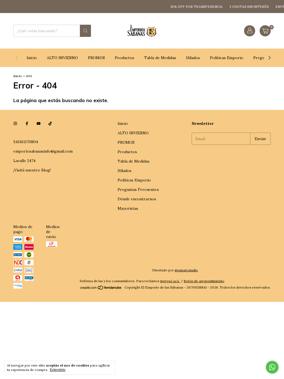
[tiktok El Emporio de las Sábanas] (50, 123)
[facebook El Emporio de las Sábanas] (27, 123)
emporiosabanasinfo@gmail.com (43, 151)
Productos (124, 57)
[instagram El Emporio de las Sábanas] (15, 123)
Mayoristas (128, 208)
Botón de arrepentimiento (204, 281)
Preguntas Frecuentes (138, 189)
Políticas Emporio (226, 57)
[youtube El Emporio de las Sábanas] (38, 123)
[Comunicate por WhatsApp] (272, 367)
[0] (265, 30)
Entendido (57, 370)
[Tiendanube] (101, 289)
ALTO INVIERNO (62, 57)
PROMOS (96, 57)
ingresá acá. (170, 281)
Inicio (32, 57)
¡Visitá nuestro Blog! (32, 170)
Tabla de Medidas (160, 57)
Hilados (193, 57)
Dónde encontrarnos (137, 198)
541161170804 (25, 141)
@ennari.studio (186, 270)
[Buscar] (85, 31)
